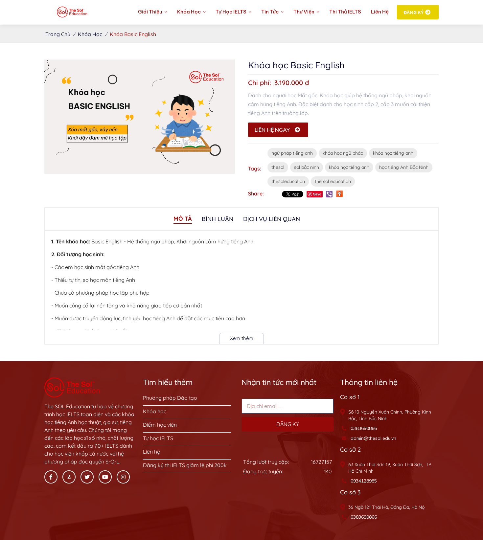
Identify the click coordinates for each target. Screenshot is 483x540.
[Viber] (329, 194)
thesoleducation (288, 181)
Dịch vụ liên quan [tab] (271, 219)
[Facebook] (51, 477)
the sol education (333, 181)
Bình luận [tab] (217, 219)
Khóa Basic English (133, 34)
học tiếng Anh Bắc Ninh (403, 167)
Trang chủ (57, 34)
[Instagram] (123, 477)
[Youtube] (105, 477)
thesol (277, 167)
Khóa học (90, 34)
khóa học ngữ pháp (343, 153)
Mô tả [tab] (182, 218)
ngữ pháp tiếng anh (292, 153)
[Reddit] (339, 193)
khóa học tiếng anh (393, 153)
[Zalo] (69, 477)
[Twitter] (87, 477)
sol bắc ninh (306, 167)
